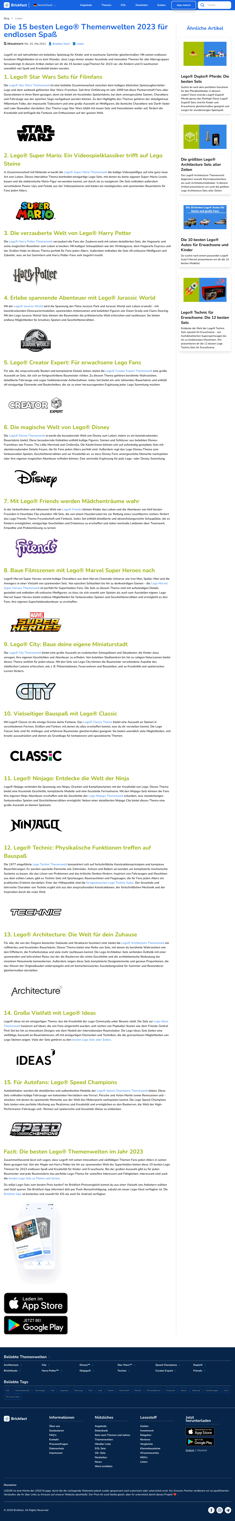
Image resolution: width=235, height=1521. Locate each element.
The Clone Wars (13, 1397)
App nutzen (184, 5)
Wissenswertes (149, 1453)
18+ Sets (100, 1453)
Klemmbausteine (150, 1448)
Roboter (137, 1390)
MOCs (144, 1457)
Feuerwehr (170, 1390)
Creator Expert (164, 1370)
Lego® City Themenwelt (25, 653)
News (98, 1462)
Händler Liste (103, 1444)
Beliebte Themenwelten (25, 1357)
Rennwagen (40, 1390)
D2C (8, 1390)
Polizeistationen (154, 1390)
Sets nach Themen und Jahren (112, 1435)
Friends (197, 1370)
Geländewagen (211, 1390)
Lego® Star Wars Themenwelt (29, 85)
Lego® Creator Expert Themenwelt (129, 371)
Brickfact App (12, 1194)
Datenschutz (56, 1448)
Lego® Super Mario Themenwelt (85, 172)
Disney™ (85, 1365)
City (44, 1365)
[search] (202, 5)
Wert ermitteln (103, 1466)
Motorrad (196, 1390)
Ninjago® (85, 1370)
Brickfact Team (61, 44)
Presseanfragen (58, 1444)
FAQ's (52, 1435)
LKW (226, 1390)
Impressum (56, 1453)
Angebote (86, 5)
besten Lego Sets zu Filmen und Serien (34, 1178)
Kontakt (54, 1439)
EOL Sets (100, 1448)
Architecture (11, 1365)
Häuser (184, 1390)
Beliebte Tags (16, 1382)
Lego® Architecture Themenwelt (142, 943)
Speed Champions (166, 1365)
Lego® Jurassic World (28, 306)
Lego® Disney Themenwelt (27, 436)
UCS (53, 1390)
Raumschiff (124, 1390)
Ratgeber (145, 1435)
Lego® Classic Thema (97, 722)
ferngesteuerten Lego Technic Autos (110, 883)
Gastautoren (56, 1430)
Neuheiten (142, 5)
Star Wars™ (125, 1365)
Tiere (90, 1390)
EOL (123, 5)
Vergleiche (146, 1444)
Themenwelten (104, 1439)
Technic (122, 1370)
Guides (161, 5)
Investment (146, 1430)
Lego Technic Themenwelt (50, 864)
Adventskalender (22, 1390)
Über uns (54, 1426)
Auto (100, 1390)
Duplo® (198, 1365)
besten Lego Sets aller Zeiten (91, 1040)
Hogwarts (64, 1390)
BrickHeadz (11, 1370)
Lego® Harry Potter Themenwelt (31, 241)
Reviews (145, 1439)
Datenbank (101, 1430)
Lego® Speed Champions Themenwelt (122, 1091)
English (190, 1450)
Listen (80, 44)
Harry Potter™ (50, 1370)
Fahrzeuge (78, 1390)
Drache (111, 1390)
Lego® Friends (72, 509)
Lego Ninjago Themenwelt (106, 796)
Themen (106, 5)
